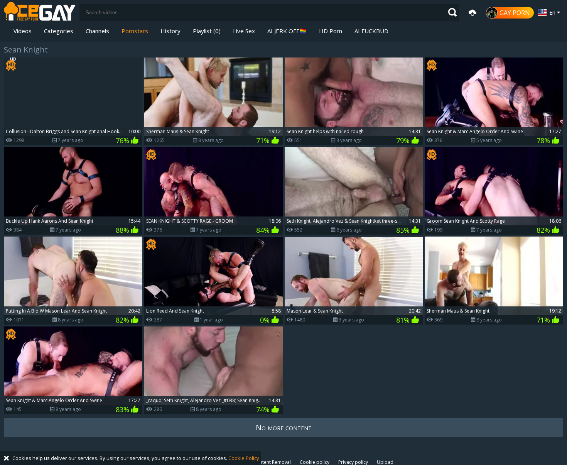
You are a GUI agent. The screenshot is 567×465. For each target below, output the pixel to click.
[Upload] (472, 12)
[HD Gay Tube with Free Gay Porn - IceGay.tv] (40, 12)
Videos (23, 31)
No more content (284, 427)
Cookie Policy (243, 458)
